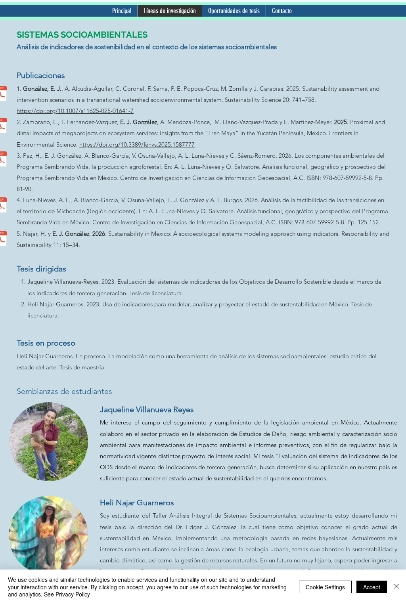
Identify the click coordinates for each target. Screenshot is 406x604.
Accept (371, 587)
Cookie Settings (325, 587)
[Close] (396, 587)
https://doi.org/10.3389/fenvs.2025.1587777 (137, 144)
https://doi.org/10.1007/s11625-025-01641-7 (75, 111)
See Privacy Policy (67, 594)
